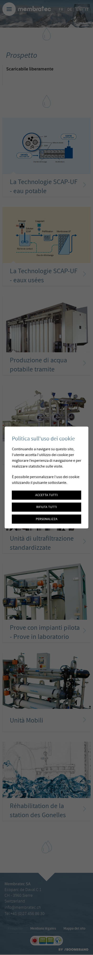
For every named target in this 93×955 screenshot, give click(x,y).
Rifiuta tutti (46, 507)
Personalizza (46, 519)
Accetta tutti (46, 495)
